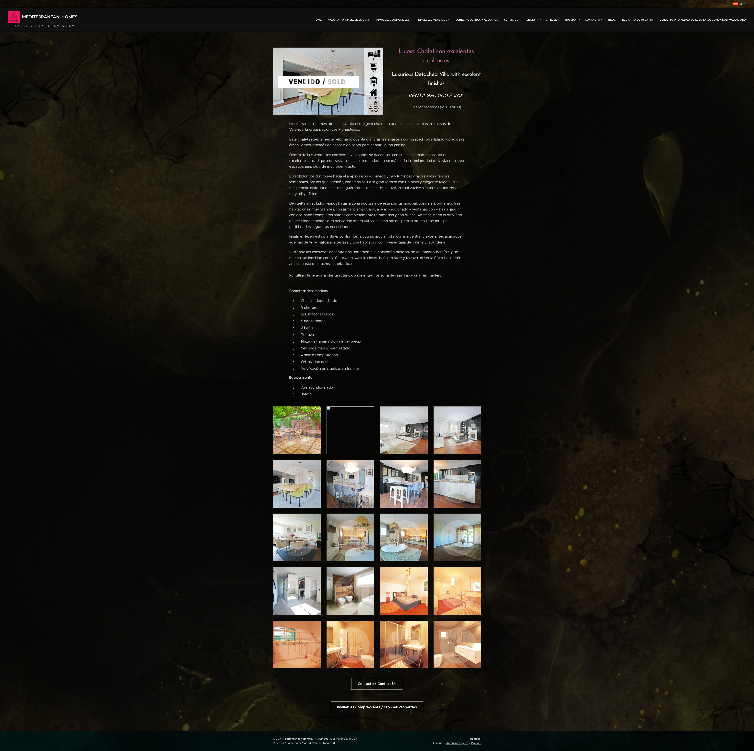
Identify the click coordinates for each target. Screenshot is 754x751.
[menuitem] (319, 20)
